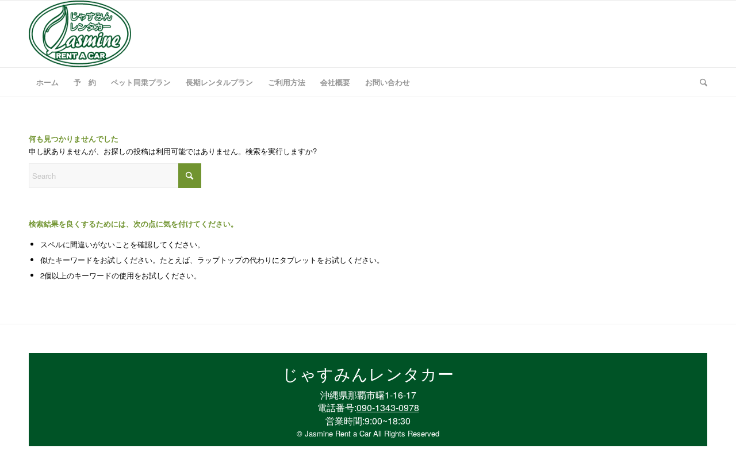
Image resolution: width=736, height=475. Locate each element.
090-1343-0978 (387, 407)
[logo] (80, 34)
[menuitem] (47, 82)
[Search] (699, 82)
